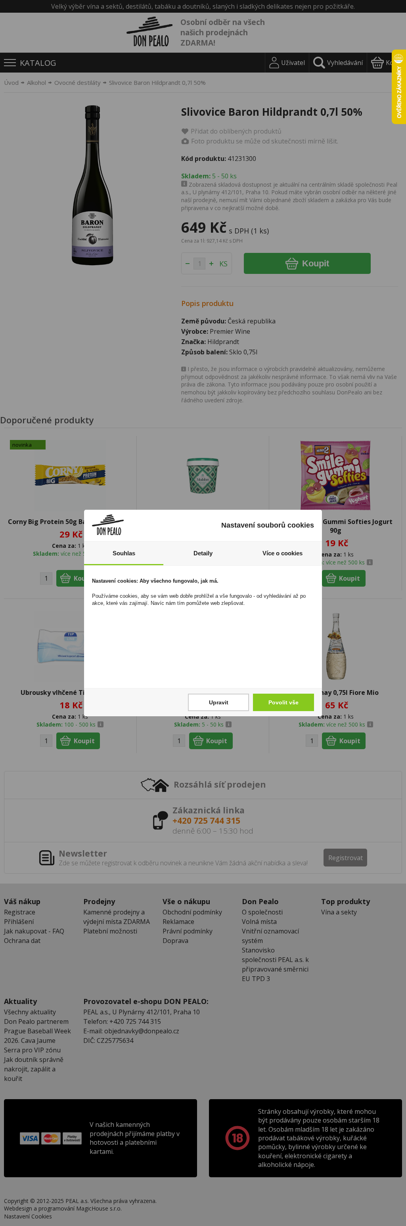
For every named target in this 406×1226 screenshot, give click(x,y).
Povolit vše (283, 702)
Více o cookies (282, 553)
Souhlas (124, 553)
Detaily (203, 553)
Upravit (218, 702)
